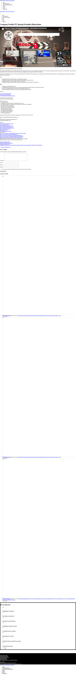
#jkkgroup (6, 145)
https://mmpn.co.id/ (3, 130)
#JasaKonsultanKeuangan (5, 141)
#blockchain (39, 145)
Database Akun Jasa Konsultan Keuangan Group (8, 662)
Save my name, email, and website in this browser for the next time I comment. (16, 169)
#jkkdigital (2, 145)
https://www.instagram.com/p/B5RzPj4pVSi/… (9, 134)
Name (1, 162)
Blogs (4, 5)
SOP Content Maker (3, 658)
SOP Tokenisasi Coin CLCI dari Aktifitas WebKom (8, 660)
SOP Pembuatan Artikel (4, 656)
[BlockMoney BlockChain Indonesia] (7, 664)
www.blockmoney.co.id (4, 124)
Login (3, 20)
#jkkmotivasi (7, 144)
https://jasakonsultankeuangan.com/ (6, 126)
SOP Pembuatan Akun (3, 655)
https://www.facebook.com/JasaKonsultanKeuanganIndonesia (11, 136)
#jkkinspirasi (2, 144)
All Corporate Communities (7, 4)
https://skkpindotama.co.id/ (5, 129)
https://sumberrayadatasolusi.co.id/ (6, 125)
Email (1, 164)
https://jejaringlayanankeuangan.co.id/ (7, 127)
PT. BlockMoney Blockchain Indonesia (7, 95)
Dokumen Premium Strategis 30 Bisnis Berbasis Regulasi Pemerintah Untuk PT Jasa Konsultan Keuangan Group (39, 315)
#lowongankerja (11, 145)
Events (4, 6)
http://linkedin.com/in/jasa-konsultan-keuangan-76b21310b (11, 137)
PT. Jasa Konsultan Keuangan (5, 93)
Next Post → (8, 147)
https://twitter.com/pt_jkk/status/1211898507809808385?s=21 (11, 135)
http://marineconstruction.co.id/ (6, 131)
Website (1, 166)
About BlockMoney (6, 3)
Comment (2, 160)
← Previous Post (3, 147)
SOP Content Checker (3, 659)
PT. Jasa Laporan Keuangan (5, 94)
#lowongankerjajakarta (19, 145)
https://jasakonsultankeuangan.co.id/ (6, 123)
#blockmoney (34, 145)
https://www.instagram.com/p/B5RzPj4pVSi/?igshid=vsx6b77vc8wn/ (13, 133)
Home (4, 2)
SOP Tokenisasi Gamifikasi (4, 657)
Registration (4, 21)
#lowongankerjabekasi (27, 145)
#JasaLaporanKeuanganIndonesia (6, 142)
